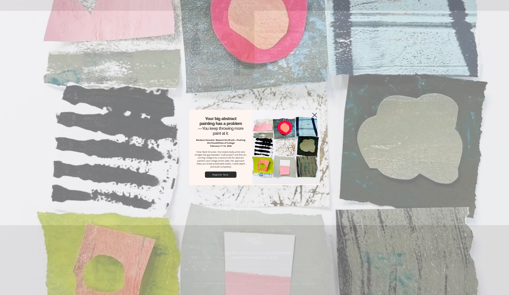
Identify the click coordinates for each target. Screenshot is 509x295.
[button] (314, 115)
